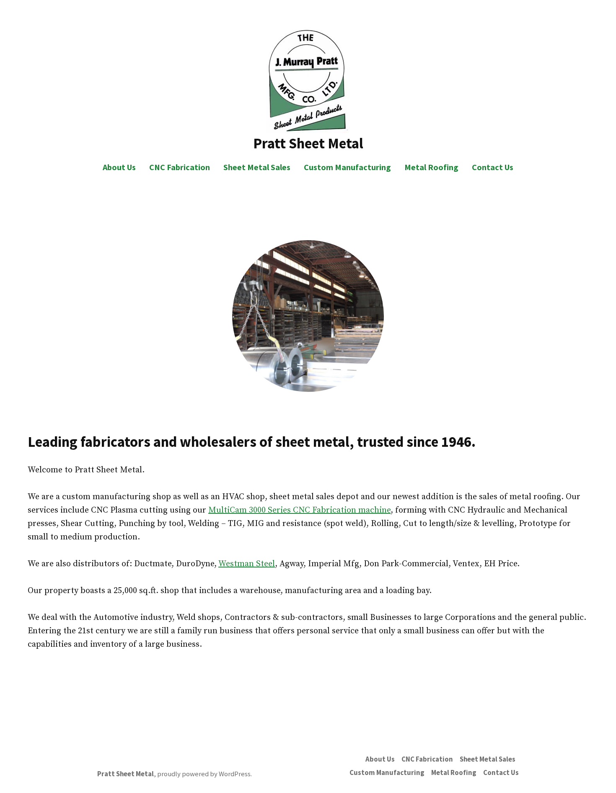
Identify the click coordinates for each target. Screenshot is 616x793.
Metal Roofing (431, 167)
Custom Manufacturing (347, 167)
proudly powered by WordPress (204, 774)
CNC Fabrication (179, 167)
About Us (119, 167)
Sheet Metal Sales (256, 167)
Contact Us (492, 167)
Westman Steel (246, 564)
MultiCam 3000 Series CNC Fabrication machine (299, 510)
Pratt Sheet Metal (308, 143)
